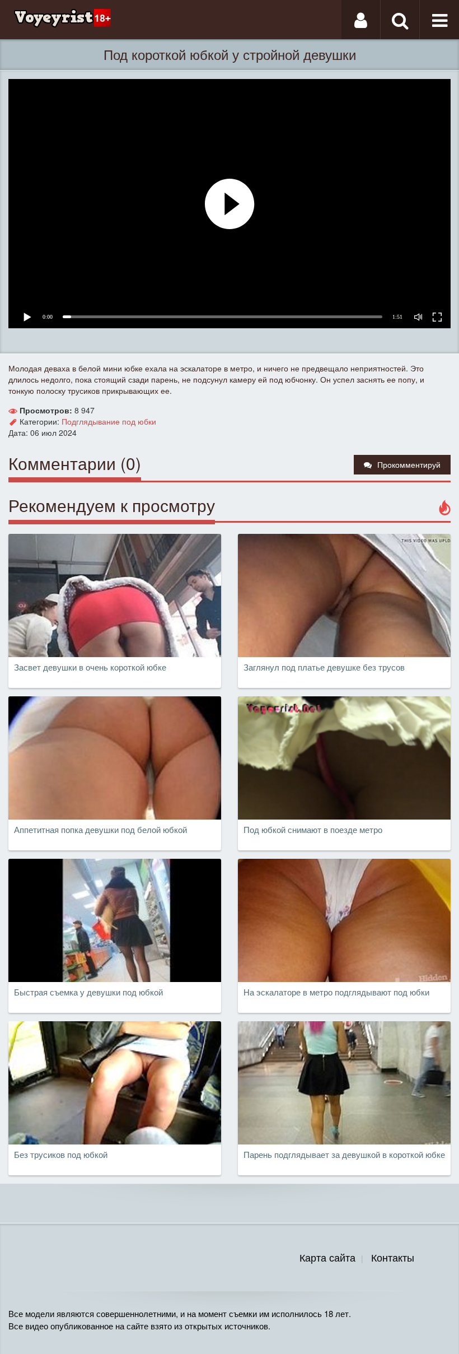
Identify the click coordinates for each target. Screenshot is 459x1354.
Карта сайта (327, 1257)
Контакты (392, 1257)
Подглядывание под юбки (109, 421)
